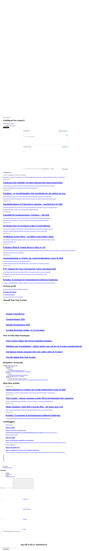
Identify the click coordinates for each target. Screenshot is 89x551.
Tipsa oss (5, 4)
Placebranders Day (9, 366)
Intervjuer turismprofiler (11, 50)
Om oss (4, 8)
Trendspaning (8, 57)
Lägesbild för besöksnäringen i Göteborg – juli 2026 (16, 94)
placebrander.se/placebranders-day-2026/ (16, 370)
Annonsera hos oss (27, 509)
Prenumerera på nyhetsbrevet (10, 111)
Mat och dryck (9, 71)
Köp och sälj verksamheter (11, 68)
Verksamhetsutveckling (10, 80)
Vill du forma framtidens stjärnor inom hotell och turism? (17, 99)
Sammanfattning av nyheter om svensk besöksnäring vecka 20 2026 (20, 106)
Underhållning (9, 77)
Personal (7, 74)
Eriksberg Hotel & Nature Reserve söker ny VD (16, 97)
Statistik (7, 59)
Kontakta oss (5, 6)
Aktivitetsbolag (9, 25)
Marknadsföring (9, 52)
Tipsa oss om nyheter (7, 467)
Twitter (24, 529)
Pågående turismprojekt (10, 54)
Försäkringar (8, 63)
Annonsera (5, 5)
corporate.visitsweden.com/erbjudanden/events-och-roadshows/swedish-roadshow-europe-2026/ (28, 379)
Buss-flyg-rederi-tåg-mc (11, 34)
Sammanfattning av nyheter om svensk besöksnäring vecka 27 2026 (20, 104)
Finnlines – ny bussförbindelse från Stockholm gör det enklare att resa (20, 91)
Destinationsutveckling (8, 35)
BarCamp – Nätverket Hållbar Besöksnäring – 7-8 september (18, 371)
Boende (7, 26)
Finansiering (8, 47)
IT (6, 66)
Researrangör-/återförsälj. (11, 33)
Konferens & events (10, 29)
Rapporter (8, 56)
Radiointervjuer (9, 55)
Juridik (7, 67)
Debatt (7, 45)
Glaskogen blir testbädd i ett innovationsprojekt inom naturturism (19, 90)
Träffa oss (5, 9)
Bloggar (7, 43)
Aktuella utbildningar (10, 38)
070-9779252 (8, 474)
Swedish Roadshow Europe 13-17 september (15, 376)
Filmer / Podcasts (9, 48)
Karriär (4, 36)
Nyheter (4, 23)
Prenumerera (6, 549)
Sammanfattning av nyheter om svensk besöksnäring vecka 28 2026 (20, 103)
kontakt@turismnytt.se (10, 476)
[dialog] (44, 541)
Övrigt (7, 81)
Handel (7, 28)
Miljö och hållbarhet (10, 73)
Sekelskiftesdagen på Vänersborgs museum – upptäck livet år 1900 (19, 92)
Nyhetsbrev (25, 499)
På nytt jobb (8, 40)
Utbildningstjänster (9, 78)
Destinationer (8, 27)
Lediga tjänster (9, 39)
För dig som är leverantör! (11, 82)
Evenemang (8, 46)
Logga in (5, 87)
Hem (4, 22)
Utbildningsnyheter (10, 41)
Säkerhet (7, 76)
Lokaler (7, 69)
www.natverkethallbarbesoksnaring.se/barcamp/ (18, 375)
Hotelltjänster (8, 64)
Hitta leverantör (6, 61)
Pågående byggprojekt (10, 53)
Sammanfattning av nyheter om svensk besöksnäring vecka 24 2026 (20, 105)
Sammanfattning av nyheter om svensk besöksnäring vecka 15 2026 (20, 107)
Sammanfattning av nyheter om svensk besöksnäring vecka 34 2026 (20, 98)
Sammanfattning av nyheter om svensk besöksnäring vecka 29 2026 (20, 100)
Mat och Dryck (9, 30)
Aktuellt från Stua (9, 60)
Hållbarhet (8, 49)
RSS (4, 110)
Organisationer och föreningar (12, 75)
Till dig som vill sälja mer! (11, 83)
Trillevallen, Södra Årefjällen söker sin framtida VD (16, 102)
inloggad (11, 175)
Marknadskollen (6, 42)
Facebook (25, 519)
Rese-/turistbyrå (9, 32)
